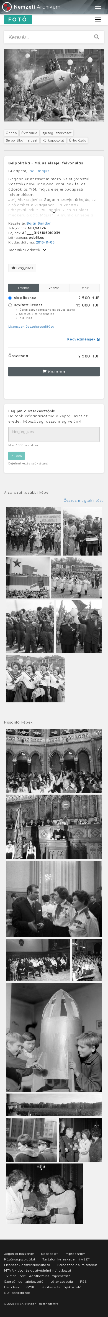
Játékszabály (61, 1281)
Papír (85, 288)
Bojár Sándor (39, 223)
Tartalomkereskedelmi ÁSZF (66, 1259)
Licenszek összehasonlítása (31, 326)
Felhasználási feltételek (77, 1265)
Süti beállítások (17, 1293)
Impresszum (75, 1254)
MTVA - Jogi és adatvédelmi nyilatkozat (37, 1270)
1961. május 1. (41, 171)
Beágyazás (24, 268)
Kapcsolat (49, 1254)
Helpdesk (12, 1287)
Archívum (37, 7)
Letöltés (23, 288)
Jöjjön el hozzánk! (19, 1254)
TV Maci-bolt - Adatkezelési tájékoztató (37, 1276)
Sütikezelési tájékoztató (61, 1287)
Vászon (54, 288)
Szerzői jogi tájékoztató (23, 1281)
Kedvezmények (82, 339)
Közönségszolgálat (19, 1259)
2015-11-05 (45, 242)
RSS (83, 1281)
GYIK (31, 1287)
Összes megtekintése (84, 500)
